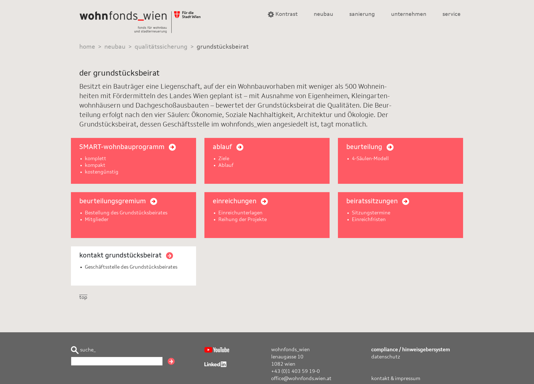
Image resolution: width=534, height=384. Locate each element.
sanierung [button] (362, 14)
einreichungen (235, 201)
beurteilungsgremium (113, 201)
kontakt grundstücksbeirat (121, 255)
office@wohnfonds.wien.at (301, 378)
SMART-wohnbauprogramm (122, 147)
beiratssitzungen (372, 201)
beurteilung (365, 147)
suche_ (87, 350)
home (87, 47)
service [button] (451, 14)
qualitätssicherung (161, 47)
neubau (114, 47)
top (83, 297)
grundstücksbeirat (223, 47)
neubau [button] (323, 14)
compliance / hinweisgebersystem (410, 349)
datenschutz (385, 357)
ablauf (223, 147)
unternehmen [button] (408, 14)
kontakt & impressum (395, 378)
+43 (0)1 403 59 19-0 (295, 371)
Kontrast (286, 14)
